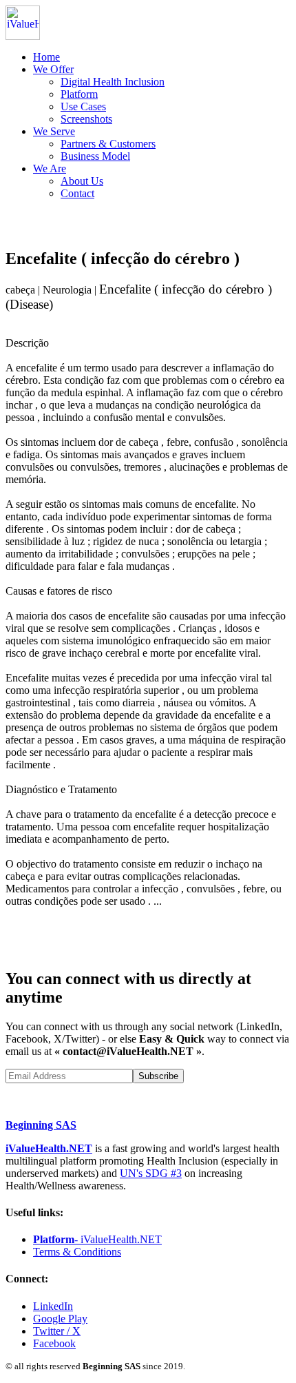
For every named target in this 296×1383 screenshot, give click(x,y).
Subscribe (158, 1076)
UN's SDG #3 (151, 1173)
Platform (79, 94)
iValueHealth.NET (49, 1148)
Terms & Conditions (77, 1252)
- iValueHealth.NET (97, 1239)
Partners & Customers (108, 144)
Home (46, 57)
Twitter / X (57, 1331)
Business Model (95, 156)
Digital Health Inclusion (113, 82)
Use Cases (83, 106)
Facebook (54, 1343)
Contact (77, 193)
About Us (82, 181)
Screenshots (86, 119)
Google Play (60, 1318)
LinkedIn (53, 1306)
